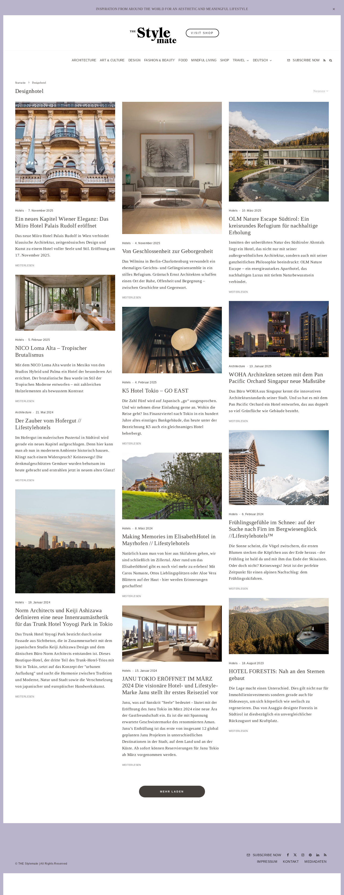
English (219, 502)
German (219, 493)
